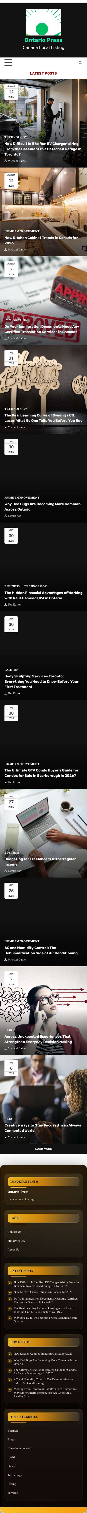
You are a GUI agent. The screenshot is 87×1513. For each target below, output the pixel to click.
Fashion (11, 669)
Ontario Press (43, 40)
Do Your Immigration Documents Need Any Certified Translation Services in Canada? (46, 1300)
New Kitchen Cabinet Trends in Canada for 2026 (43, 1292)
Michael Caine (17, 160)
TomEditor (14, 515)
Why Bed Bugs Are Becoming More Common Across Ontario (45, 1319)
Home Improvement (22, 231)
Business (12, 586)
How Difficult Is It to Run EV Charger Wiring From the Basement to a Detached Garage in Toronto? (42, 149)
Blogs (9, 1030)
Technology (15, 137)
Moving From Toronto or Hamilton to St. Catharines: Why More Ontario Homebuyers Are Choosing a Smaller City (45, 1392)
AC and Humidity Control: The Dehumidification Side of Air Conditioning (44, 1381)
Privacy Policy (16, 1240)
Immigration (15, 320)
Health (12, 1457)
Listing (12, 1483)
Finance (12, 1466)
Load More (43, 1148)
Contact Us (14, 1231)
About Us (13, 1249)
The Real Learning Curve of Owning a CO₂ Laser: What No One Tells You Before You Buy (44, 1310)
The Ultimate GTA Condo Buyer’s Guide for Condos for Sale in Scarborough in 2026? (45, 1371)
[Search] (80, 62)
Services (13, 1492)
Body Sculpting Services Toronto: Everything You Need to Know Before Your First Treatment (41, 681)
